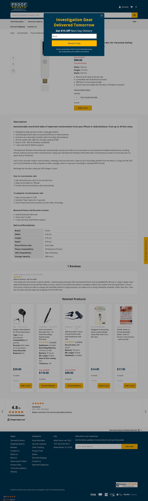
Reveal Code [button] (74, 43)
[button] (101, 15)
